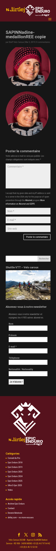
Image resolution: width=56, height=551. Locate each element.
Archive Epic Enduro (16, 504)
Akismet (28, 200)
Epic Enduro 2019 (15, 467)
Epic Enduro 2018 (15, 462)
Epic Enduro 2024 (15, 476)
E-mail (13, 346)
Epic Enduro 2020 (15, 472)
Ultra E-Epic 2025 (15, 485)
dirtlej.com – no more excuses (21, 517)
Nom (11, 323)
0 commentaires (43, 42)
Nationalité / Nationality (21, 369)
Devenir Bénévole (15, 513)
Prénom (13, 335)
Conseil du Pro (14, 458)
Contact (11, 508)
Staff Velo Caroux (16, 42)
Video (10, 490)
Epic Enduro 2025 (15, 481)
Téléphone (14, 358)
